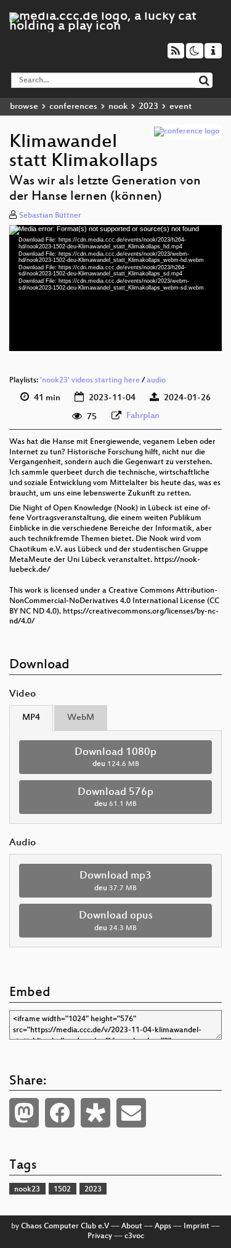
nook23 (27, 1189)
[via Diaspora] (95, 1113)
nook (118, 106)
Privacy (99, 1236)
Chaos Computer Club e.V (65, 1226)
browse (24, 106)
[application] (115, 287)
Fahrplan (143, 416)
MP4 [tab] (31, 718)
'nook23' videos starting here (90, 380)
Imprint (196, 1226)
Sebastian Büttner (50, 215)
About (131, 1226)
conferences (73, 106)
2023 (148, 106)
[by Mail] (131, 1113)
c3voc (134, 1236)
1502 (62, 1189)
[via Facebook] (60, 1113)
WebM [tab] (80, 718)
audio (156, 380)
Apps (163, 1226)
